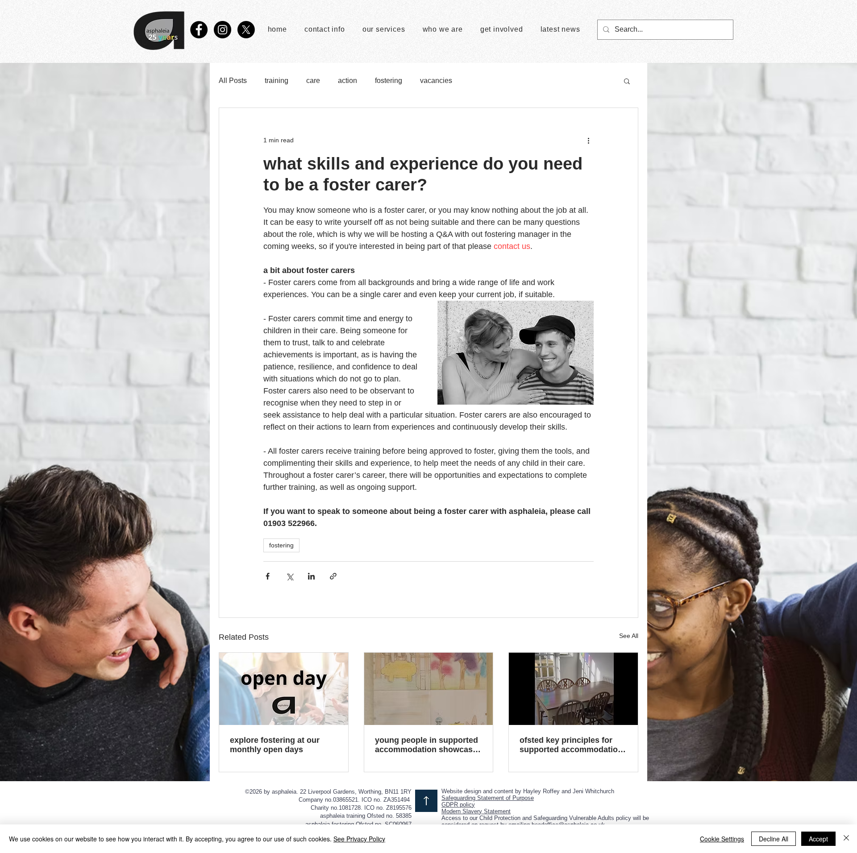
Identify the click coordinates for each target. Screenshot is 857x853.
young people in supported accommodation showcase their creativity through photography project (426, 745)
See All (628, 635)
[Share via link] (333, 576)
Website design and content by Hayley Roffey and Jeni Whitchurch (527, 791)
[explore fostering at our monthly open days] (283, 689)
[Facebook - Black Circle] (199, 29)
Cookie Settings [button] (722, 838)
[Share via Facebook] (267, 576)
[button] (627, 80)
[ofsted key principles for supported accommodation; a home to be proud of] (573, 689)
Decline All (773, 838)
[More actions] (588, 140)
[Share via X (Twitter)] (289, 576)
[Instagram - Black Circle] (222, 29)
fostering (388, 80)
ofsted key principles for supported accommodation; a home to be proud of (572, 745)
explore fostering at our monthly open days (275, 745)
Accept (818, 838)
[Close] (846, 839)
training (276, 80)
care (313, 80)
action (347, 80)
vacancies (436, 80)
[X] (246, 29)
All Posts (233, 80)
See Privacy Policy (359, 838)
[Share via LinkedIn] (311, 576)
